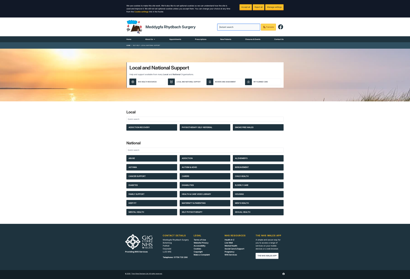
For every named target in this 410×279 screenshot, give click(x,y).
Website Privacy (201, 243)
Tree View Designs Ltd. (140, 274)
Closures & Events (252, 39)
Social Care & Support (234, 249)
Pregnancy (229, 252)
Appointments (175, 39)
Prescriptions (200, 39)
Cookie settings (141, 12)
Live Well (229, 243)
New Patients (225, 39)
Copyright (198, 252)
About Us (149, 39)
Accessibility (199, 246)
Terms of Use (200, 240)
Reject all (259, 7)
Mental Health (231, 246)
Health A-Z (229, 240)
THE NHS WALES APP (267, 256)
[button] (151, 127)
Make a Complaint (202, 255)
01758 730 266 (181, 257)
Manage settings (274, 7)
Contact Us (279, 39)
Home (128, 39)
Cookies (197, 249)
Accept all (245, 7)
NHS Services (231, 255)
